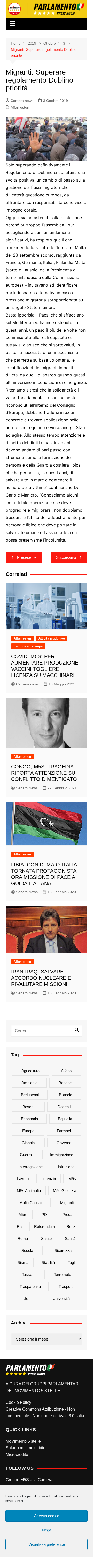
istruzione (66, 1166)
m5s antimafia (29, 1190)
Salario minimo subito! (26, 1448)
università (61, 1298)
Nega (46, 1530)
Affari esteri (20, 107)
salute (46, 1238)
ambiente (29, 1083)
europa (28, 1130)
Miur (22, 1214)
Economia (29, 1118)
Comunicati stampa (28, 646)
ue (25, 1298)
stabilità (48, 1262)
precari (68, 1214)
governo (64, 1142)
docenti (64, 1107)
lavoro (23, 1178)
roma (23, 1238)
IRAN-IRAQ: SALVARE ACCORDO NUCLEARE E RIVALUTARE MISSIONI (41, 978)
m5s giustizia (64, 1190)
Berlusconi (30, 1095)
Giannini (28, 1142)
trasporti (66, 1286)
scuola (27, 1250)
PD (44, 1214)
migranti (67, 1202)
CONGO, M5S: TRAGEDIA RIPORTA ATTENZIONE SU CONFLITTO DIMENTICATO (44, 773)
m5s (72, 1178)
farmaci (64, 1130)
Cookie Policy (18, 1402)
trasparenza (30, 1286)
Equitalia (65, 1118)
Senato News (27, 788)
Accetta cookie (46, 1515)
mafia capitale (31, 1202)
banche (65, 1083)
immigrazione (61, 1154)
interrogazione (31, 1166)
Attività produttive (51, 638)
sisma (23, 1262)
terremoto (62, 1274)
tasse (27, 1274)
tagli (71, 1262)
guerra (26, 1154)
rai (19, 1226)
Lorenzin (48, 1178)
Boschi (28, 1107)
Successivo (66, 557)
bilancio (65, 1095)
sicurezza (63, 1250)
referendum (44, 1226)
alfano (66, 1071)
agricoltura (30, 1071)
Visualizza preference (46, 1544)
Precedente (26, 557)
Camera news (22, 100)
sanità (70, 1238)
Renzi (71, 1226)
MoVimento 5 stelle (23, 1441)
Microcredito (17, 1454)
